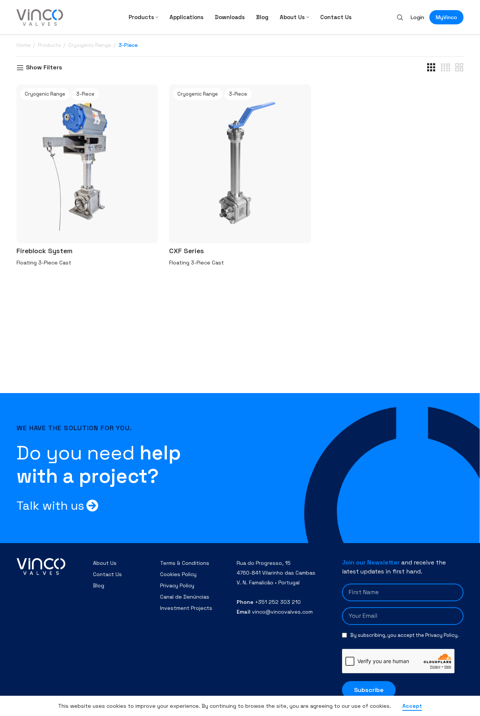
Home (24, 45)
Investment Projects (186, 608)
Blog (98, 585)
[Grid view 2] (459, 67)
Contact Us (107, 574)
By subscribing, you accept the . (404, 635)
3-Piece (85, 94)
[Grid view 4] (445, 67)
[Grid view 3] (431, 67)
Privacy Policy (177, 585)
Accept (412, 705)
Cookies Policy (178, 574)
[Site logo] (39, 17)
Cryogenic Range (90, 45)
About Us (105, 563)
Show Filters (44, 67)
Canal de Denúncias (184, 596)
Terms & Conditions (184, 563)
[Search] (400, 17)
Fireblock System (44, 250)
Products (50, 45)
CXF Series (186, 250)
